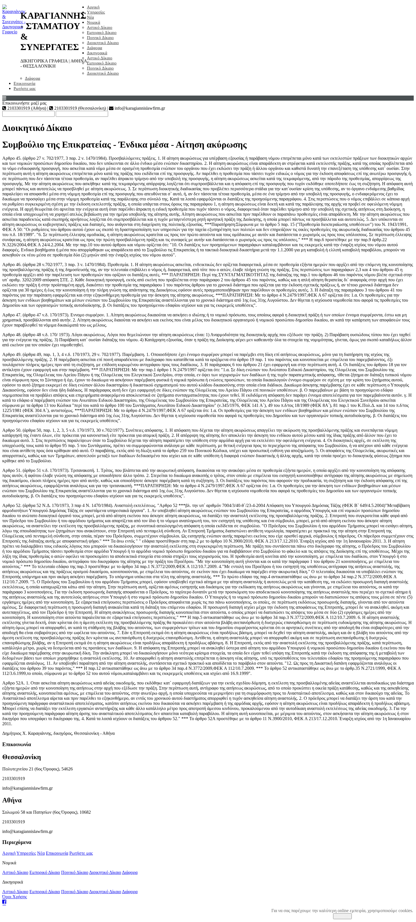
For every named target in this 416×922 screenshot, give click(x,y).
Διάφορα (94, 48)
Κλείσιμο (342, 916)
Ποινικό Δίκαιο (100, 37)
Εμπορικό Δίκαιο (102, 32)
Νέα (90, 17)
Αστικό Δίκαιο (99, 27)
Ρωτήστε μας (25, 88)
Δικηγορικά (97, 53)
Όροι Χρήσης (14, 896)
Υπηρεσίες (96, 12)
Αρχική (93, 7)
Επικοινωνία (24, 83)
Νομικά (93, 22)
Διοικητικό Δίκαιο (103, 42)
